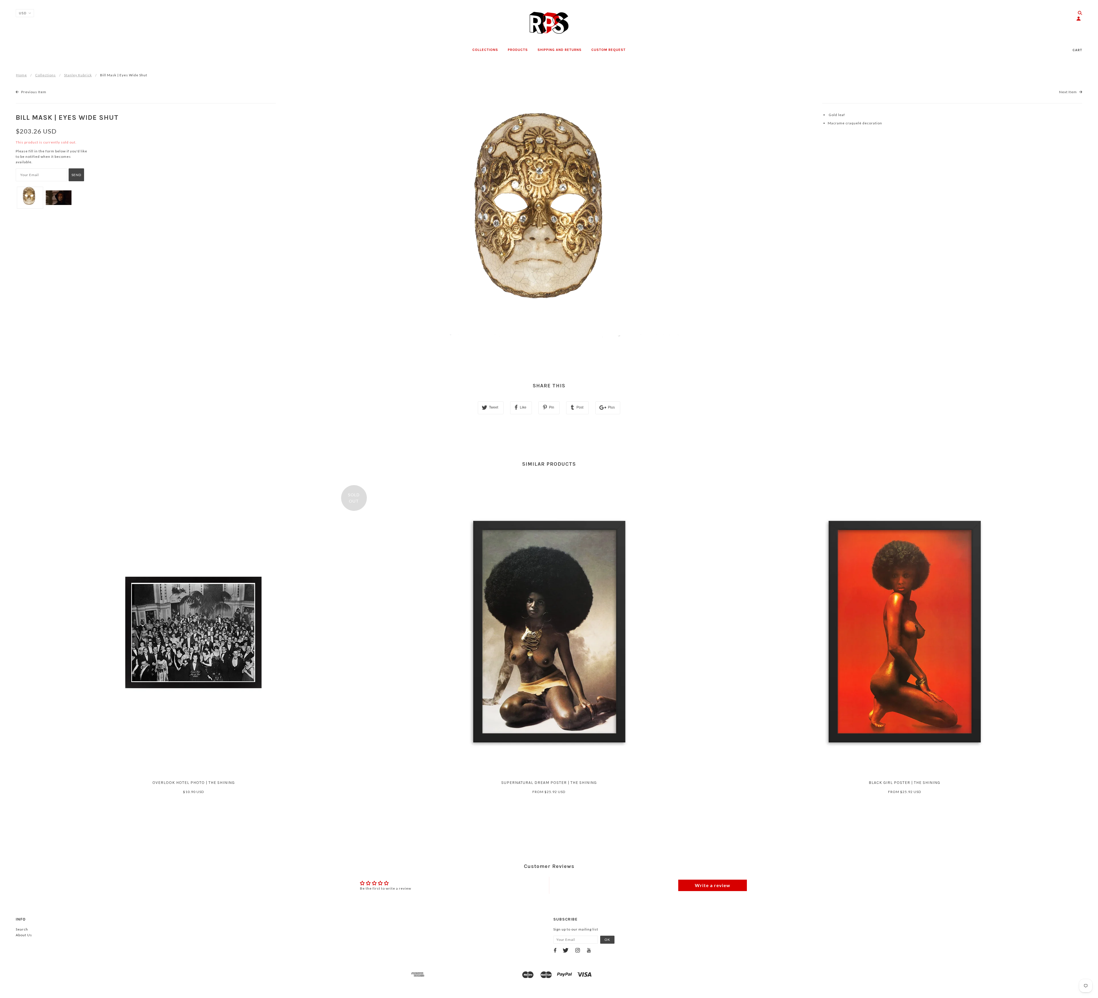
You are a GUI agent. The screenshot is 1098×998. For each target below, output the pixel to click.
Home (21, 75)
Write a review (712, 885)
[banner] (549, 23)
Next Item (1068, 92)
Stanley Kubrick (78, 75)
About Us (24, 935)
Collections (45, 75)
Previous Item (33, 92)
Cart (1077, 50)
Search (22, 929)
